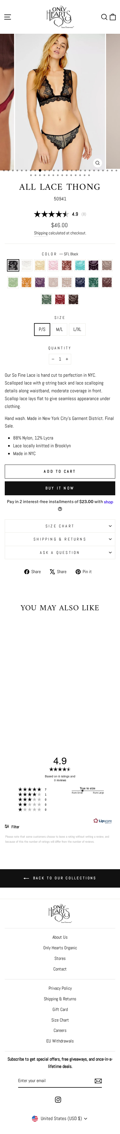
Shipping (41, 233)
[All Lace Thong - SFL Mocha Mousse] (29, 714)
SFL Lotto (93, 282)
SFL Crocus (39, 282)
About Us (60, 937)
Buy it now (60, 488)
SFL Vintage (66, 282)
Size (60, 317)
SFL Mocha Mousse (106, 282)
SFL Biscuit (106, 265)
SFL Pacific (80, 282)
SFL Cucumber (13, 282)
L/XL (77, 329)
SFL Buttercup (39, 265)
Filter (15, 826)
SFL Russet (60, 299)
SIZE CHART (60, 525)
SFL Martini (46, 299)
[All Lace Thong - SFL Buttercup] (22, 703)
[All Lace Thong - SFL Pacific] (16, 714)
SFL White (26, 265)
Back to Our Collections (64, 878)
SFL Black (13, 265)
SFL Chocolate (73, 299)
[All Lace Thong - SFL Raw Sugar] (35, 703)
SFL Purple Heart (93, 265)
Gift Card (60, 1009)
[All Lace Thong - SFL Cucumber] (22, 709)
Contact (60, 969)
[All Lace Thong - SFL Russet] (42, 714)
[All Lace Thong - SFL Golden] (29, 709)
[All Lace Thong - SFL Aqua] (42, 703)
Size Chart (60, 1020)
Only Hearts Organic (60, 948)
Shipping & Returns (60, 539)
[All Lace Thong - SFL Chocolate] (26, 719)
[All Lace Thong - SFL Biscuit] (16, 709)
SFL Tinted (53, 282)
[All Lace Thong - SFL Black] (10, 703)
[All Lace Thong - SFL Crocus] (35, 709)
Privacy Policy (60, 988)
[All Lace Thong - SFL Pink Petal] (29, 703)
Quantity (60, 347)
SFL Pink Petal (53, 265)
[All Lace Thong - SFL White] (16, 703)
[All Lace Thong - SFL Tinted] (42, 709)
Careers (60, 1030)
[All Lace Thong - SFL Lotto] (22, 714)
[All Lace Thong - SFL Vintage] (10, 714)
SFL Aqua (80, 265)
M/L (59, 329)
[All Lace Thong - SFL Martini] (35, 714)
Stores (60, 958)
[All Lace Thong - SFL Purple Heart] (10, 709)
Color (60, 253)
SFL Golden (26, 282)
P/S (42, 329)
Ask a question (60, 552)
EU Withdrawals (60, 1041)
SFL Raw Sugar (66, 265)
